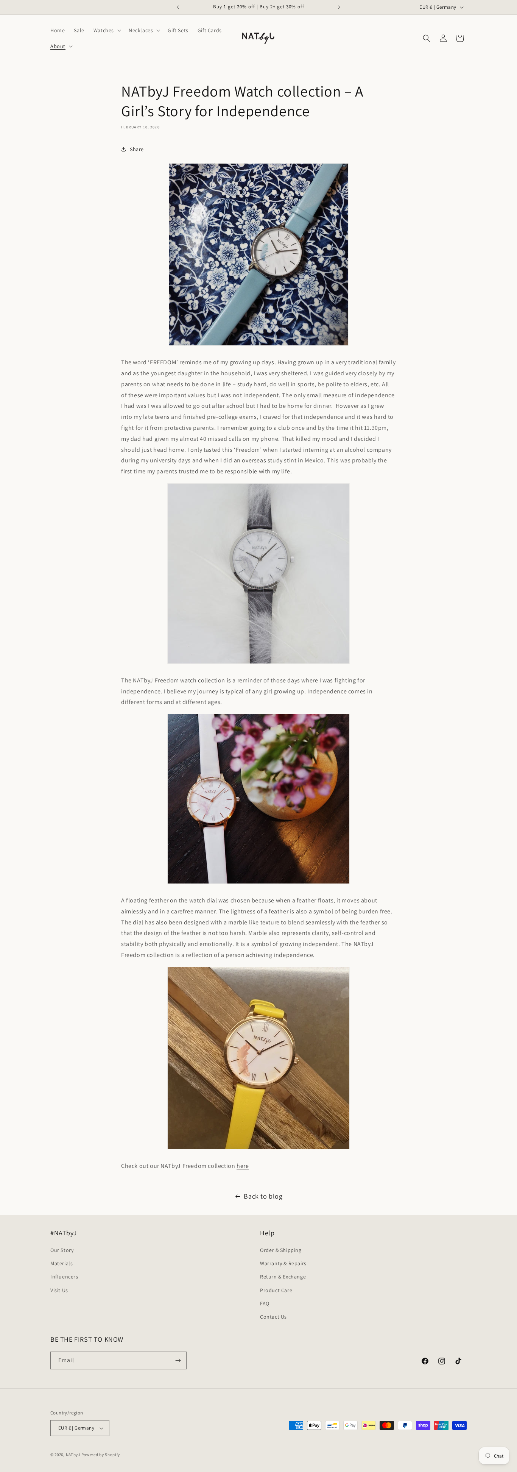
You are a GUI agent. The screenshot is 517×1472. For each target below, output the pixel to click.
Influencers (64, 1276)
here (243, 1166)
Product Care (276, 1290)
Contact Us (273, 1316)
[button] (106, 30)
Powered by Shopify (100, 1454)
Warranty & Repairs (283, 1263)
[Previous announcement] (178, 7)
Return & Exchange (283, 1276)
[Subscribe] (178, 1360)
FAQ (264, 1303)
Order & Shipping (281, 1250)
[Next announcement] (339, 7)
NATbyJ (73, 1454)
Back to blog (263, 1196)
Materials (61, 1263)
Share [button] (137, 149)
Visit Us (59, 1290)
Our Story (61, 1250)
